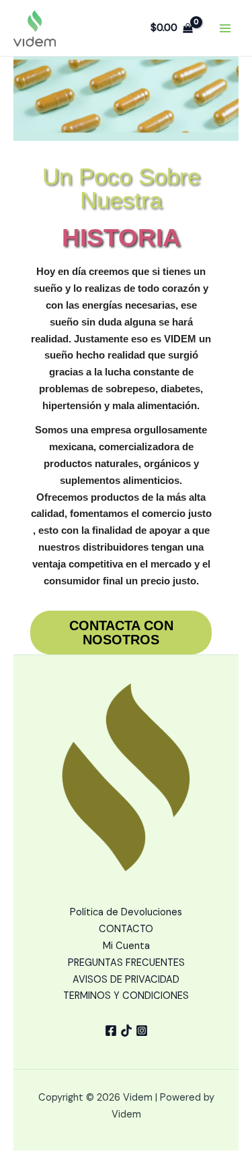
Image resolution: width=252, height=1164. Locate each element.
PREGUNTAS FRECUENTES (126, 962)
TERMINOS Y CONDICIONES (126, 995)
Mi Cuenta (126, 946)
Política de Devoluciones (126, 912)
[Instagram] (142, 1030)
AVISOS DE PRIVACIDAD (126, 979)
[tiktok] (126, 1030)
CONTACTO (126, 929)
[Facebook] (111, 1030)
